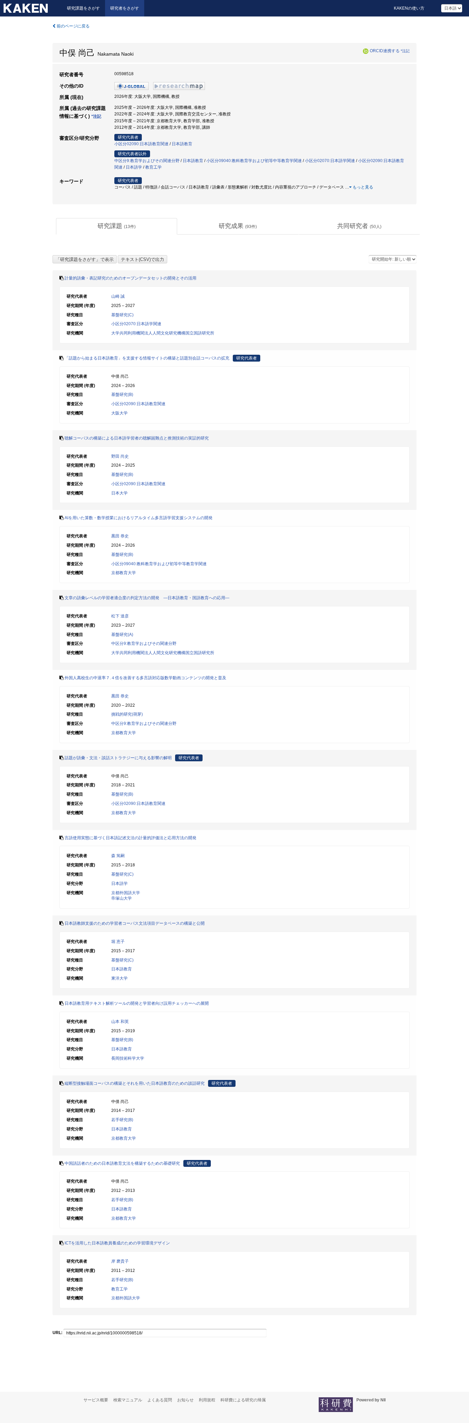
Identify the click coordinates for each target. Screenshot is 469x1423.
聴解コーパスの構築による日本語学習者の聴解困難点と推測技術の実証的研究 (137, 438)
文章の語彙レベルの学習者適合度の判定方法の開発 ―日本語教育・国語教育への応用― (147, 597)
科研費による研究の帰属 (243, 1400)
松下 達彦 (120, 616)
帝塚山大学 (121, 898)
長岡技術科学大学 (127, 1058)
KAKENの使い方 (409, 8)
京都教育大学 (123, 572)
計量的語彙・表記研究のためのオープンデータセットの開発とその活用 (130, 278)
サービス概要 (95, 1400)
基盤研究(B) (122, 394)
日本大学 (119, 493)
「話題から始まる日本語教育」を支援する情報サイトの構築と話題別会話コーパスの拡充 (147, 358)
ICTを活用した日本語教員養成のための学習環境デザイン (117, 1243)
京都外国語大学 (125, 892)
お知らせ (185, 1400)
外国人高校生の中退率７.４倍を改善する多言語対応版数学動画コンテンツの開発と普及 (145, 677)
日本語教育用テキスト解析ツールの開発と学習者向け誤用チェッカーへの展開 (137, 1003)
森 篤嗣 (118, 855)
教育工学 (153, 167)
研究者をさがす (124, 8)
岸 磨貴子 (120, 1261)
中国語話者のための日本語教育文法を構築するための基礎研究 (122, 1163)
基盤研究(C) (122, 314)
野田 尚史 (120, 456)
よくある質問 (159, 1400)
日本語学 (134, 167)
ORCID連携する (385, 50)
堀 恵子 (118, 941)
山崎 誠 (118, 296)
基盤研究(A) (122, 634)
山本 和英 (120, 1021)
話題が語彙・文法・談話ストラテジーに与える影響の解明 (118, 757)
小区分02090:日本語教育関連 (141, 143)
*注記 (405, 51)
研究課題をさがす (83, 8)
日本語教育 (182, 143)
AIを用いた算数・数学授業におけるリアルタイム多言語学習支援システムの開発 (139, 517)
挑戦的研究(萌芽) (127, 714)
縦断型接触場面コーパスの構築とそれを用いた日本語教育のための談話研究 (135, 1083)
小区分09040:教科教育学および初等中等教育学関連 (254, 160)
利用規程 (207, 1400)
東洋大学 (119, 978)
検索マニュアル (127, 1400)
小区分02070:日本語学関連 (330, 160)
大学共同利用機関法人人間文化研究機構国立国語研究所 (162, 333)
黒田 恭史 (120, 536)
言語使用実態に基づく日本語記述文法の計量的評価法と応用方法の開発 (130, 837)
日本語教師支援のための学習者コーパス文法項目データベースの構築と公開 (135, 923)
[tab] (116, 226)
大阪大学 (119, 413)
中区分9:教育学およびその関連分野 (147, 160)
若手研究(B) (122, 1119)
